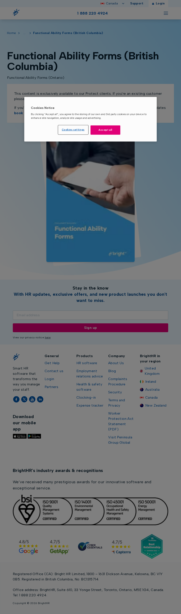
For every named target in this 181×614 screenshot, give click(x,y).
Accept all (105, 129)
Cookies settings (73, 129)
